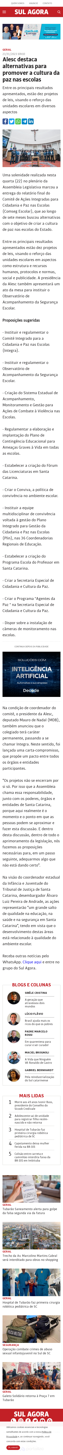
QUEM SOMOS (17, 3)
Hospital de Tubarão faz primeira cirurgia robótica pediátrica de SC (31, 1133)
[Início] (31, 13)
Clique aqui (33, 962)
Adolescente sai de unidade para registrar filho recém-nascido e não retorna (32, 1119)
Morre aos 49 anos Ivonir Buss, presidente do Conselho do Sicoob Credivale (34, 1105)
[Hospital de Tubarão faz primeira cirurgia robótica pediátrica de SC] (31, 1282)
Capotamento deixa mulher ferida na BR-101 (32, 1145)
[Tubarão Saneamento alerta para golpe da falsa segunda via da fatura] (31, 1189)
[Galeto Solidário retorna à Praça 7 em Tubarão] (31, 1376)
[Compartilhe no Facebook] (5, 121)
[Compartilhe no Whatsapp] (18, 121)
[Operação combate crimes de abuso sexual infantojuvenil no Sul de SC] (31, 1329)
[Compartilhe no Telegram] (24, 121)
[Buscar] (58, 12)
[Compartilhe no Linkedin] (31, 121)
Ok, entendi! (13, 1448)
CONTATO (47, 3)
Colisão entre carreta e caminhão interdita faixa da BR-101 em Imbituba (32, 1157)
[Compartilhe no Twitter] (11, 121)
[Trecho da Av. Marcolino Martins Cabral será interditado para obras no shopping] (31, 1235)
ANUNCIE (33, 3)
